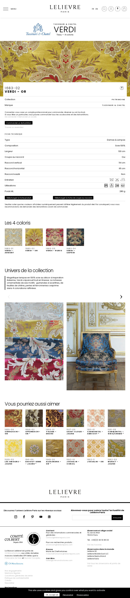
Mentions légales (12, 573)
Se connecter (10, 117)
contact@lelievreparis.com (58, 537)
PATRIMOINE (118, 99)
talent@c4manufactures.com (59, 560)
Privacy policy (83, 595)
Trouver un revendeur (14, 127)
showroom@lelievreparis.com (59, 544)
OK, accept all (52, 595)
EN (97, 9)
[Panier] (124, 8)
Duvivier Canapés (32, 558)
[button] (13, 241)
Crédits (8, 580)
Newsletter (9, 583)
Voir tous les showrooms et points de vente (103, 564)
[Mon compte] (111, 8)
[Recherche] (104, 8)
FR (93, 9)
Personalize (68, 595)
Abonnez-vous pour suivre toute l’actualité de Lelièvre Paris (97, 511)
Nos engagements (13, 570)
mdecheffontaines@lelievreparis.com (63, 553)
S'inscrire (117, 517)
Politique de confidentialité (17, 578)
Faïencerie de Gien (13, 558)
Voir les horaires (94, 544)
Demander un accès (27, 117)
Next (121, 296)
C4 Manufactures (12, 553)
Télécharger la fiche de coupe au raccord (73, 198)
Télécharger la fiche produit (18, 198)
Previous (8, 296)
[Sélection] (117, 8)
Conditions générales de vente (18, 575)
